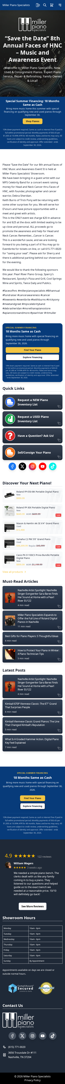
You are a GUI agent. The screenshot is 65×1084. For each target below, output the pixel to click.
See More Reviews (32, 906)
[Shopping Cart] (52, 5)
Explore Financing (32, 357)
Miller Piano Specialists (16, 5)
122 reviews (44, 856)
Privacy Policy (32, 1080)
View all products (13, 572)
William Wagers (23, 863)
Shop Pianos (32, 121)
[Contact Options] (38, 5)
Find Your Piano (32, 349)
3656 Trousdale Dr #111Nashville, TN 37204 (22, 1055)
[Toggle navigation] (59, 5)
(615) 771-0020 (16, 1047)
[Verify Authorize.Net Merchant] (46, 988)
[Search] (45, 5)
